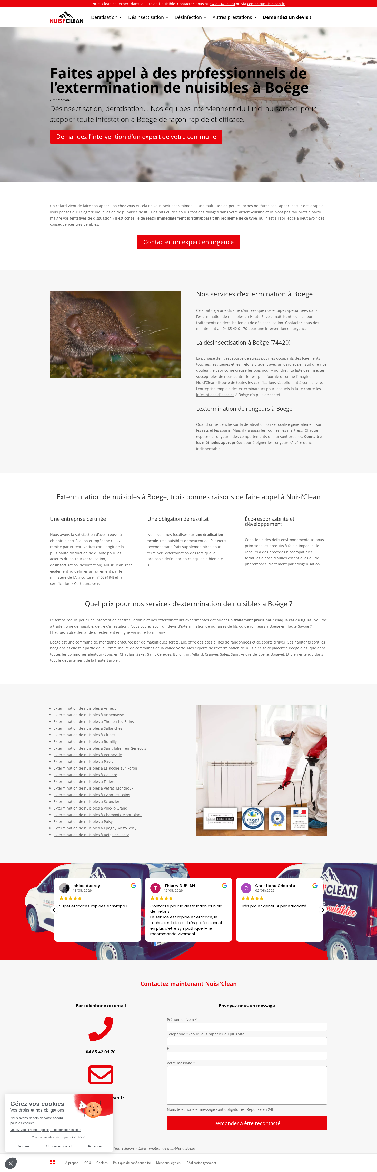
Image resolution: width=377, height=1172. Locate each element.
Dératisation (104, 17)
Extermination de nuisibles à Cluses (84, 734)
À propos (71, 1162)
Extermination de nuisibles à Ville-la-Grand (90, 808)
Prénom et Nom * (182, 1019)
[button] (323, 910)
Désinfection (188, 17)
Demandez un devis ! (287, 17)
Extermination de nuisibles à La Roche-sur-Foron (95, 768)
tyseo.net (209, 1162)
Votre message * (181, 1063)
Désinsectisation (146, 17)
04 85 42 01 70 (222, 3)
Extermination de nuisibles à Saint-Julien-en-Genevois (100, 748)
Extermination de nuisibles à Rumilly (85, 741)
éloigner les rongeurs (271, 442)
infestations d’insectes (215, 394)
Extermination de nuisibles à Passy (83, 761)
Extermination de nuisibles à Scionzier (87, 801)
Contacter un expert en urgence (188, 241)
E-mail (172, 1048)
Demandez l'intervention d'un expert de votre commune (136, 136)
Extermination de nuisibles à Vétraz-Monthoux (93, 788)
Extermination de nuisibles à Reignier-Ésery (91, 834)
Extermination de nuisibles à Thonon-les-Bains (94, 721)
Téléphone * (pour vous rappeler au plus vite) (206, 1034)
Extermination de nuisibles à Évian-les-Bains (92, 794)
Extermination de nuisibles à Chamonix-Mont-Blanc (98, 814)
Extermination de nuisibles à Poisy (83, 821)
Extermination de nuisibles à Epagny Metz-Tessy (95, 828)
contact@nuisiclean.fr (266, 3)
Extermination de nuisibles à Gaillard (85, 774)
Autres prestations (232, 17)
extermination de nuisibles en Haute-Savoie (235, 316)
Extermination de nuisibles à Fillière (84, 781)
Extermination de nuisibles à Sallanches (88, 728)
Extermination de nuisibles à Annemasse (89, 714)
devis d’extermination (186, 626)
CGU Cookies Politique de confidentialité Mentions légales (132, 1162)
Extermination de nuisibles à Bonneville (88, 754)
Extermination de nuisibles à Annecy (85, 708)
